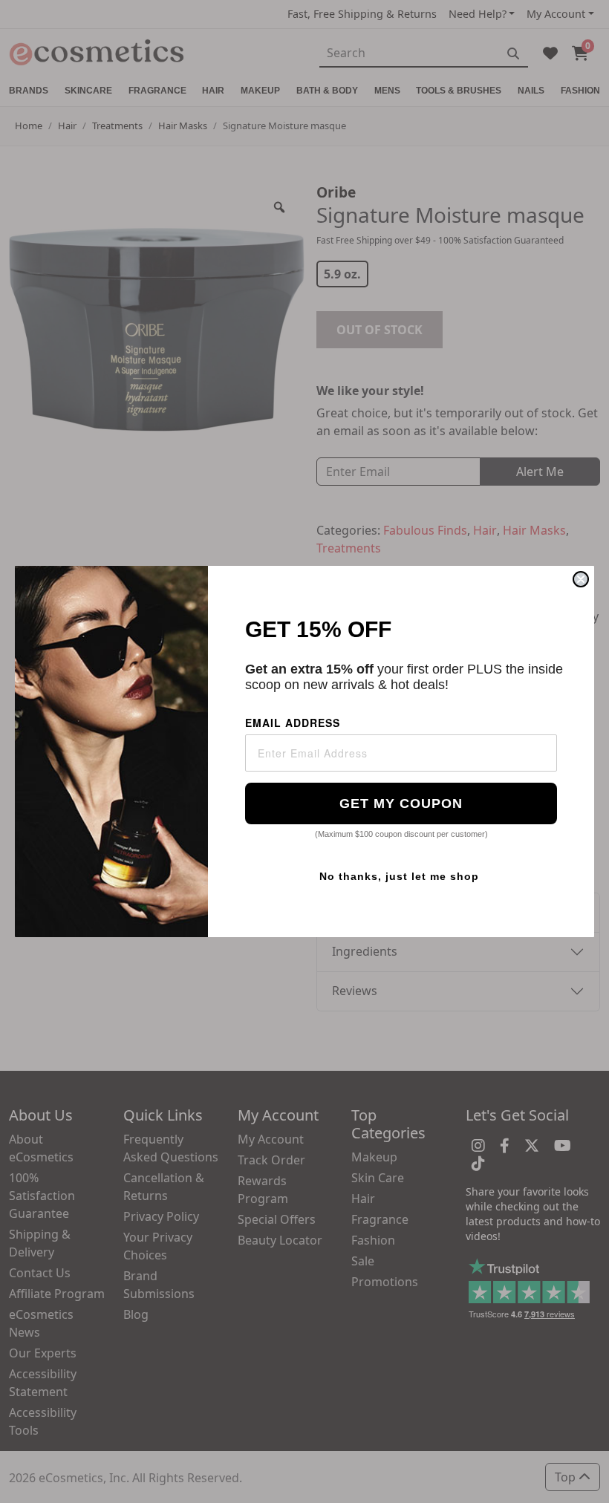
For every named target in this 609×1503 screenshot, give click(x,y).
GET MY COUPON (401, 803)
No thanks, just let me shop (399, 876)
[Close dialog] (580, 579)
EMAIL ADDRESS (292, 722)
